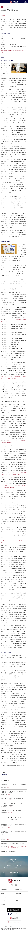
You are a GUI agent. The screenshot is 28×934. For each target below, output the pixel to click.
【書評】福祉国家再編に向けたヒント (14, 839)
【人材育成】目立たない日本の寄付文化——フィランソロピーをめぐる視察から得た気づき (14, 805)
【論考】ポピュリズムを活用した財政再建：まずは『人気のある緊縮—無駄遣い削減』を (14, 792)
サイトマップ (20, 926)
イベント (3, 900)
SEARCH (3, 904)
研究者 (2, 893)
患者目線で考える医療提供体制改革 (14, 851)
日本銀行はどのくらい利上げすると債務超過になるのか (14, 799)
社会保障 (3, 15)
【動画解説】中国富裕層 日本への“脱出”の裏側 (14, 811)
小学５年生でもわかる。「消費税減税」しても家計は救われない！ (14, 786)
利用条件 (6, 926)
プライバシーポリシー (13, 926)
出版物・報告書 (4, 897)
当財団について (4, 889)
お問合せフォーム (14, 872)
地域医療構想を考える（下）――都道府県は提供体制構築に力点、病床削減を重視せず (14, 825)
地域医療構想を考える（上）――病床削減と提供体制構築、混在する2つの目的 (14, 832)
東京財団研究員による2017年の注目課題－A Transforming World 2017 (14, 845)
